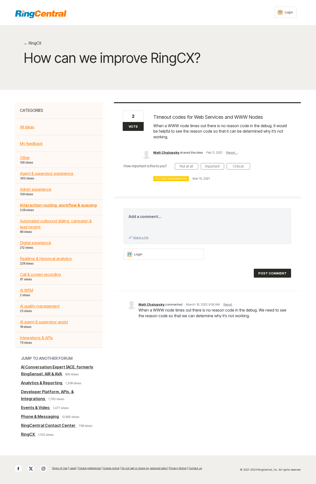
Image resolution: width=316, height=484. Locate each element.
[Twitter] (33, 468)
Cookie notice (111, 468)
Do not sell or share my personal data (144, 468)
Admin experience (35, 189)
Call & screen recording (40, 274)
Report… (232, 152)
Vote (133, 126)
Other (25, 157)
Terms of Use (59, 468)
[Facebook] (21, 468)
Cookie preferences (89, 468)
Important (214, 166)
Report (227, 304)
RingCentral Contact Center (48, 425)
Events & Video (35, 407)
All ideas (27, 126)
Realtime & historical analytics (46, 258)
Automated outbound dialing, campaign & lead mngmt (56, 223)
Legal (73, 468)
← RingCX (32, 43)
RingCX (28, 434)
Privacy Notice (177, 468)
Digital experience (35, 242)
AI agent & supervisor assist (44, 321)
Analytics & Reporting (42, 382)
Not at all (189, 166)
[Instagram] (46, 468)
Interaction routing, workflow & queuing (58, 205)
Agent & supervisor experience (46, 173)
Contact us (195, 468)
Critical (241, 166)
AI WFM (26, 290)
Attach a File (140, 237)
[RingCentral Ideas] (41, 14)
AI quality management (39, 306)
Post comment (272, 273)
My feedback (31, 143)
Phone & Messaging (40, 416)
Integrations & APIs (36, 337)
